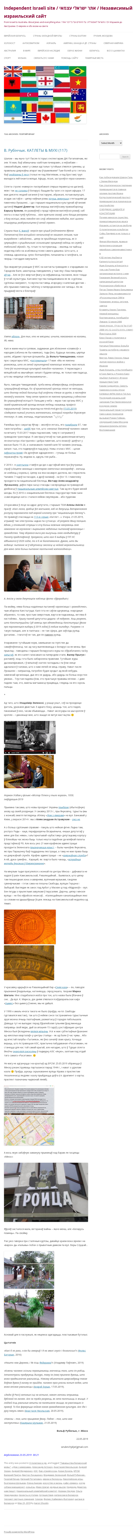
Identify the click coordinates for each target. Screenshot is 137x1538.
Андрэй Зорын (42, 1386)
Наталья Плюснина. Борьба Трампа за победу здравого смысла (114, 349)
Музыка (22, 58)
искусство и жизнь (52, 1483)
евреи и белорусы (52, 1479)
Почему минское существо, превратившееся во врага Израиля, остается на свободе (115, 221)
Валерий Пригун (12, 1475)
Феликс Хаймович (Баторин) (59, 1499)
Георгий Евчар (12, 1479)
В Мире (26, 50)
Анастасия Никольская (66, 1466)
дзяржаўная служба (74, 855)
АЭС (36, 1471)
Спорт (7, 58)
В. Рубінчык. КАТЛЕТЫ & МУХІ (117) (35, 150)
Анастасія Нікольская (37, 1410)
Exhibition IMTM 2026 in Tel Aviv (115, 393)
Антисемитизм (31, 43)
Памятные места (94, 58)
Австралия (10, 50)
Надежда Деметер (76, 1487)
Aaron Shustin (41, 1503)
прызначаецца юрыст (42, 847)
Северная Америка (113, 43)
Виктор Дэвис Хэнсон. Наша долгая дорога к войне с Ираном (114, 361)
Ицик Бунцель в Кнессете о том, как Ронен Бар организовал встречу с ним (114, 269)
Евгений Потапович (31, 1479)
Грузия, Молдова (103, 35)
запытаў (8, 654)
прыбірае (63, 807)
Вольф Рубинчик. (76, 1475)
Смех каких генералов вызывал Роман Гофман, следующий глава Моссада (113, 417)
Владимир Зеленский (55, 1475)
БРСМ (77, 1471)
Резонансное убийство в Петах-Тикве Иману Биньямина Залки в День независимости (116, 289)
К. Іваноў (24, 230)
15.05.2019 (70, 408)
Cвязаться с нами (44, 58)
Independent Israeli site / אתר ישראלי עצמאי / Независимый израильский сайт (68, 12)
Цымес (9, 1003)
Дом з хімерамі (55, 815)
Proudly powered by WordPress (19, 1531)
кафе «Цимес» (70, 1483)
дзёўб (27, 428)
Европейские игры (73, 1479)
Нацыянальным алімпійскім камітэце (37, 488)
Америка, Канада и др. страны (79, 43)
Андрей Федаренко (22, 1471)
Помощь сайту (69, 58)
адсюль (16, 336)
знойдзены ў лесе (19, 174)
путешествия (46, 1495)
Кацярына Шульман (32, 1422)
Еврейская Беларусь (15, 35)
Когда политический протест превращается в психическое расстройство (115, 201)
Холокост (9, 43)
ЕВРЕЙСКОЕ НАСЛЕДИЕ (49, 50)
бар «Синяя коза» (48, 1471)
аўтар (7, 274)
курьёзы (30, 1487)
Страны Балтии (77, 35)
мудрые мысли (58, 1487)
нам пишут (10, 1491)
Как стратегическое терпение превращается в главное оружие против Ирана (115, 189)
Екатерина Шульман (15, 1483)
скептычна (22, 464)
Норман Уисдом (66, 1491)
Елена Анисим (34, 1483)
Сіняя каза (61, 987)
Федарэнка (45, 1362)
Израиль (51, 43)
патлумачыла (38, 360)
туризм (39, 1499)
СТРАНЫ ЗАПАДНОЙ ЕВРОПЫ (47, 35)
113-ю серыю (41, 516)
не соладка (21, 190)
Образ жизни (74, 50)
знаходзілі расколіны (24, 1051)
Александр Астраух (42, 1466)
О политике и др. (38, 1462)
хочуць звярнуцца (59, 198)
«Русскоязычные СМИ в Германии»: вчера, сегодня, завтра (113, 301)
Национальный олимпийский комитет (37, 1491)
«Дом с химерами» (21, 1466)
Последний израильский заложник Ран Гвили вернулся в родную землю (115, 401)
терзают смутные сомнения (19, 1499)
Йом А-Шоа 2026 (107, 333)
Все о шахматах (116, 50)
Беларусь (95, 50)
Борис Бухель (65, 1471)
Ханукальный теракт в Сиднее (115, 409)
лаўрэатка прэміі (13, 452)
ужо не (76, 819)
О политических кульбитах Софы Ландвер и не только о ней (114, 233)
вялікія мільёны (39, 1031)
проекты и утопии (28, 1495)
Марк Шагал (42, 1487)
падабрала (71, 424)
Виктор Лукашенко (32, 1475)
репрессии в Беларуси (66, 1495)
